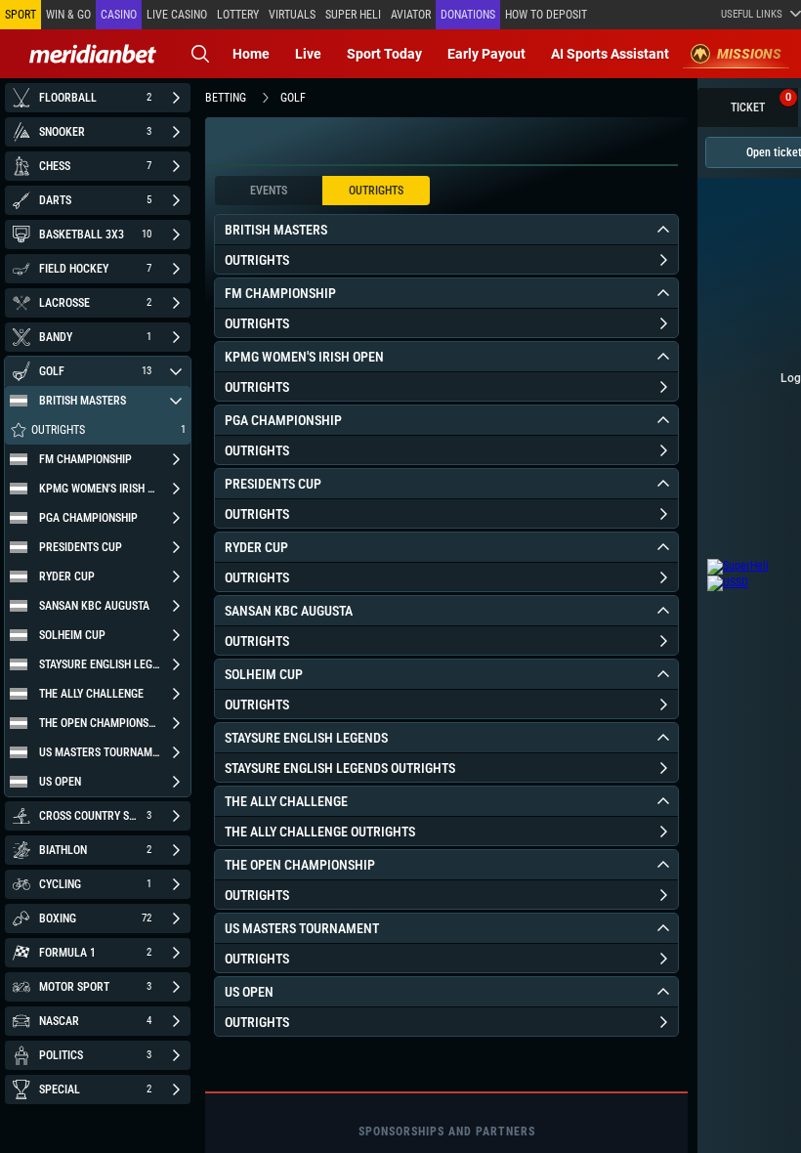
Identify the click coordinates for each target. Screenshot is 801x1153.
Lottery (238, 14)
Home (251, 54)
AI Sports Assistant (610, 54)
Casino (119, 14)
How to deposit (546, 14)
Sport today (384, 54)
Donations (468, 14)
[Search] (200, 53)
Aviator (411, 14)
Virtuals (292, 14)
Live (308, 54)
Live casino (177, 14)
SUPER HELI (353, 14)
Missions (749, 54)
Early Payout (486, 54)
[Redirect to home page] (93, 53)
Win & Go (68, 14)
